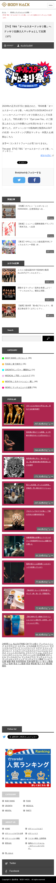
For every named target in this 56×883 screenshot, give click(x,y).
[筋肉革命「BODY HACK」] (15, 4)
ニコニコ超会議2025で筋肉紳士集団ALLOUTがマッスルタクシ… (33, 271)
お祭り (35, 644)
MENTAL (8, 810)
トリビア (17, 650)
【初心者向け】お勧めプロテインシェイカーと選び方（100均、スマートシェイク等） (39, 620)
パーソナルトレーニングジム (34, 650)
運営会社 (8, 843)
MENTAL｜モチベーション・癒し (19, 381)
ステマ (39, 648)
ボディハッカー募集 (12, 838)
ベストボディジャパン (12, 655)
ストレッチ (47, 648)
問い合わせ (9, 853)
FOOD (28, 801)
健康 (9, 661)
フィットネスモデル (16, 653)
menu (50, 5)
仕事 (4, 661)
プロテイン (47, 653)
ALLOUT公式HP (27, 46)
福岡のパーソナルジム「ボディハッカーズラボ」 (36, 845)
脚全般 (34, 664)
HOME (7, 829)
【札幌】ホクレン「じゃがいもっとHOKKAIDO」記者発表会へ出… (33, 207)
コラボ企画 (31, 646)
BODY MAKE (10, 801)
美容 (28, 664)
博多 (13, 661)
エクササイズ (11, 646)
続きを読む (46, 155)
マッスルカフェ (14, 657)
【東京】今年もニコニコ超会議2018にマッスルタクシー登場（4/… (35, 243)
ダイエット (7, 650)
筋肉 (11, 664)
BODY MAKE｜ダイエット (16, 358)
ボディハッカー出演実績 (34, 655)
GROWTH (8, 806)
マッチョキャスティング (13, 659)
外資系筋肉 (21, 661)
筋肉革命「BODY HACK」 (21, 880)
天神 (29, 661)
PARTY (28, 810)
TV (30, 644)
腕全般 (49, 664)
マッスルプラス (28, 657)
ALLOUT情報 (19, 644)
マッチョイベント (44, 657)
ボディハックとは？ (35, 829)
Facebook (14, 871)
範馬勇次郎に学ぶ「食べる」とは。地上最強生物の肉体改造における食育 (38, 461)
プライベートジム (34, 653)
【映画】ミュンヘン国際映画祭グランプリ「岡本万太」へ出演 (36, 225)
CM (27, 644)
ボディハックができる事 (14, 833)
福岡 (33, 661)
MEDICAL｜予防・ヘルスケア (18, 375)
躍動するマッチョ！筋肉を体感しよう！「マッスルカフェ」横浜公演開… (35, 289)
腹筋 (4, 666)
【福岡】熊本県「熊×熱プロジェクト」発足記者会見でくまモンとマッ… (35, 307)
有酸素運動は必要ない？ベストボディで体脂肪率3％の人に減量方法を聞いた (39, 541)
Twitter (13, 863)
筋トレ (39, 661)
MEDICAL (29, 806)
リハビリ (48, 659)
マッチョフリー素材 (34, 659)
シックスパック (28, 648)
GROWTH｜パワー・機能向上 (18, 370)
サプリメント (43, 646)
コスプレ (21, 646)
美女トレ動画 (19, 664)
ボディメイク (33, 833)
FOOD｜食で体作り (13, 364)
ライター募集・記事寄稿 (37, 838)
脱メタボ (41, 664)
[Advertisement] (28, 695)
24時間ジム (7, 644)
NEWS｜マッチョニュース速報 (19, 12)
